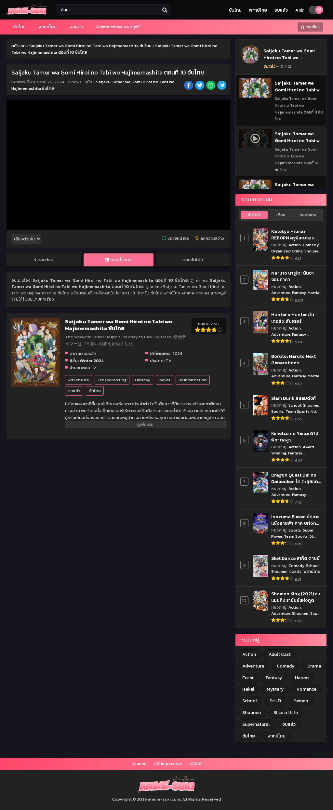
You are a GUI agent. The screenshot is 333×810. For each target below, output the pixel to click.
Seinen (301, 700)
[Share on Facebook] (189, 86)
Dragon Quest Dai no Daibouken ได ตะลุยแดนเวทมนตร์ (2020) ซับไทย (296, 478)
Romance (306, 689)
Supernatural (256, 724)
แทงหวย (139, 764)
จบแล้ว (281, 10)
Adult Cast (280, 654)
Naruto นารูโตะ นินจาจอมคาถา (292, 276)
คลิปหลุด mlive (168, 764)
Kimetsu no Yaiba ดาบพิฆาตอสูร (294, 436)
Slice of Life (285, 712)
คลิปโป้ (196, 764)
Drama (314, 666)
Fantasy (142, 380)
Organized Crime (286, 251)
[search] (165, 10)
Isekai (164, 380)
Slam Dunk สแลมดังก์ (293, 398)
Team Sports (297, 411)
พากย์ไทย (258, 10)
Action (294, 245)
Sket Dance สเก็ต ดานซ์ (295, 558)
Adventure (78, 380)
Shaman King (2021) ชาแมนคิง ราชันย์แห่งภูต (295, 597)
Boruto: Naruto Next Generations (293, 359)
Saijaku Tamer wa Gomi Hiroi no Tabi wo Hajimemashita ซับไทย (289, 57)
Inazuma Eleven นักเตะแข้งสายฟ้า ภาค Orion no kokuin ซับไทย (295, 520)
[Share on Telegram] (222, 86)
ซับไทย (235, 10)
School (294, 405)
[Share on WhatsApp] (211, 86)
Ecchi (247, 677)
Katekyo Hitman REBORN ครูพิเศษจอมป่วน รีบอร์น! (292, 234)
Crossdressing (112, 380)
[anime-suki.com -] (27, 13)
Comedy (310, 245)
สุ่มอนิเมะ (312, 27)
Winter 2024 (91, 361)
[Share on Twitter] (200, 86)
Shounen (312, 251)
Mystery (275, 689)
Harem (302, 677)
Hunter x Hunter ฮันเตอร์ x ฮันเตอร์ (292, 318)
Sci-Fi (275, 700)
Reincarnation (193, 380)
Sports (277, 411)
